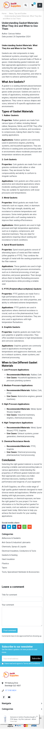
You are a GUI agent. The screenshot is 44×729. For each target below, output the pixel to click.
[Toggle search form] (25, 5)
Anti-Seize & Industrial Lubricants (16, 542)
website (23, 507)
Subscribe (36, 658)
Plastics (5, 563)
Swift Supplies (10, 487)
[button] (32, 5)
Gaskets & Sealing (9, 555)
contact (32, 507)
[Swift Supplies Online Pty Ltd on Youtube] (9, 697)
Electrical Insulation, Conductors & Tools (19, 551)
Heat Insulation (8, 559)
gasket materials (19, 489)
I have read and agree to (22, 663)
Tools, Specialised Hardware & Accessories (20, 572)
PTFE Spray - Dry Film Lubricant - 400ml (23, 719)
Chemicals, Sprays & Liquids (14, 546)
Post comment (9, 630)
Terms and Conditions (31, 663)
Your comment (8, 605)
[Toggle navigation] (39, 5)
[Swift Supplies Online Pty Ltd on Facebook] (4, 697)
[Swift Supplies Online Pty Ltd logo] (11, 5)
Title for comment (9, 595)
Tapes (4, 568)
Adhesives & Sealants (11, 538)
